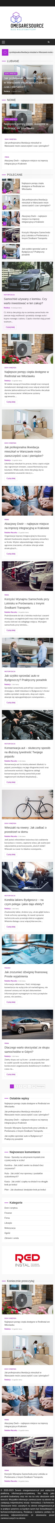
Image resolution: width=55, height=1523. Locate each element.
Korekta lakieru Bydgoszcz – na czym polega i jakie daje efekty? (27, 877)
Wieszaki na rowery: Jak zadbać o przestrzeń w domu (27, 804)
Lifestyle (8, 1223)
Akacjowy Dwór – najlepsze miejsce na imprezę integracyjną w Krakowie (11, 218)
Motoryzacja (9, 295)
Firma (7, 157)
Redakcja (7, 308)
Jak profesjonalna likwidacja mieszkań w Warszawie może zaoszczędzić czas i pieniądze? (11, 202)
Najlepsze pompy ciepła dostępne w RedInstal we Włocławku (11, 186)
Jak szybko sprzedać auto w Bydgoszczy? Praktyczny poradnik (11, 251)
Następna (40, 1086)
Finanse (7, 968)
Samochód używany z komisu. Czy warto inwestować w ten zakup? (27, 276)
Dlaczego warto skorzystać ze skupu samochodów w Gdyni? (27, 1024)
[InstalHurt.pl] (27, 1260)
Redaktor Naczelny (10, 91)
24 (34, 1086)
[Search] (49, 42)
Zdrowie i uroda (11, 1238)
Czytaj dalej (10, 327)
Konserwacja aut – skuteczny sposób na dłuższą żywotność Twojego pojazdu (27, 725)
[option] (27, 79)
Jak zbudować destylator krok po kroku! (28, 1190)
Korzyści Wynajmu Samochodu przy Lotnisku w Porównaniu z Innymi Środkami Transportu (11, 235)
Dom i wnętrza (11, 119)
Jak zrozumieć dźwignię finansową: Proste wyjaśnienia (27, 949)
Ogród (7, 1233)
